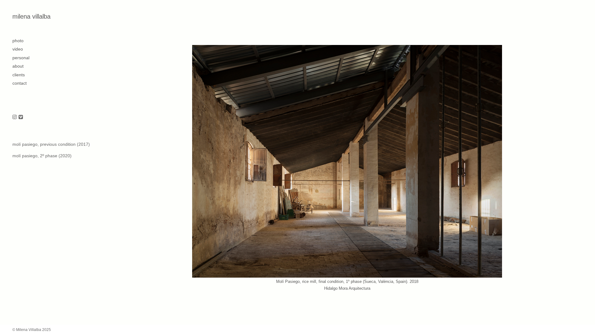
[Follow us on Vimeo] (21, 117)
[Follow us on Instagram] (14, 117)
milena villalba (31, 16)
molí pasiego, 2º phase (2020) (42, 155)
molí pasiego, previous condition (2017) (51, 144)
